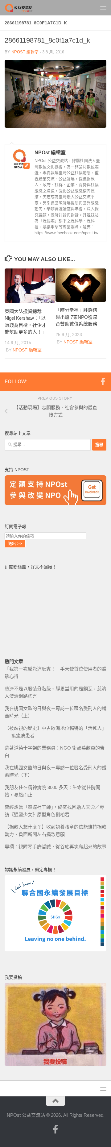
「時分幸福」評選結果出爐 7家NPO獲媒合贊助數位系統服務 (76, 316)
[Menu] (103, 7)
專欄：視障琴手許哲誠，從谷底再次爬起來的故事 (55, 846)
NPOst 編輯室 (25, 52)
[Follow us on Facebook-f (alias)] (102, 381)
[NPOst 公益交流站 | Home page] (24, 7)
